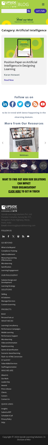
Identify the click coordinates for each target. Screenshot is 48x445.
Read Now (9, 80)
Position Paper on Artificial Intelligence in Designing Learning (20, 65)
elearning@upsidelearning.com (21, 225)
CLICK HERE (14, 191)
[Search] (29, 11)
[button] (2, 143)
